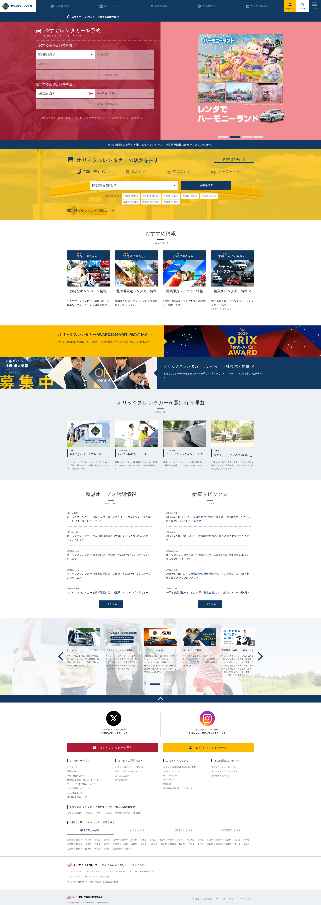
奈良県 (143, 844)
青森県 (79, 840)
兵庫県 (134, 844)
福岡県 (118, 813)
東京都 (180, 840)
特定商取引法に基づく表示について (179, 788)
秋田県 (107, 840)
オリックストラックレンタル (224, 771)
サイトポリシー (170, 776)
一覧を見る (111, 604)
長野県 (247, 840)
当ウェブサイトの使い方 (126, 771)
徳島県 (210, 844)
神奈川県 (190, 840)
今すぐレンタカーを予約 (116, 747)
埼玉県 (162, 840)
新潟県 (201, 840)
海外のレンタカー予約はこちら (94, 210)
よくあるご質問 (122, 776)
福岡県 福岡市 (130, 202)
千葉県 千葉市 (171, 196)
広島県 (109, 813)
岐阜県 (70, 844)
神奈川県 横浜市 (150, 196)
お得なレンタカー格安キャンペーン (83, 780)
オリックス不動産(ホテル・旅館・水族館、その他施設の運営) (92, 882)
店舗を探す (206, 185)
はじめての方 (91, 118)
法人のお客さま (259, 6)
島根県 (173, 844)
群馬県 (153, 840)
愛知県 (88, 844)
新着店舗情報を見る (234, 159)
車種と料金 (161, 6)
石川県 (219, 840)
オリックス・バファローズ (78, 877)
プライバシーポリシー (173, 771)
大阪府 (99, 813)
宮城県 (97, 840)
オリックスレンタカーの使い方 (129, 767)
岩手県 (88, 840)
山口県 (201, 844)
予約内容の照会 (54, 118)
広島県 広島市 (208, 196)
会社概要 (195, 899)
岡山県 (182, 844)
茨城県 (134, 840)
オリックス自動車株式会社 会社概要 (179, 767)
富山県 (210, 840)
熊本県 (127, 813)
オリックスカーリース (117, 871)
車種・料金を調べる (76, 776)
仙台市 (70, 813)
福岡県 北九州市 (150, 202)
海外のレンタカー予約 (77, 797)
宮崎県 (107, 849)
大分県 (97, 849)
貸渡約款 (167, 784)
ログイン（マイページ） (212, 747)
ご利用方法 (208, 6)
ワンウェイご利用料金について (81, 784)
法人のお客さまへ (75, 793)
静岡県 (79, 844)
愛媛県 (228, 844)
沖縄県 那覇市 (171, 202)
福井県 (228, 840)
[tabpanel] (240, 81)
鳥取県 (164, 844)
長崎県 (79, 849)
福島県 (125, 840)
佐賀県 (70, 849)
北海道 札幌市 (130, 196)
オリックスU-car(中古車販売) (142, 871)
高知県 (237, 844)
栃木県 (143, 840)
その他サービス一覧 (220, 776)
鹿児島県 (137, 813)
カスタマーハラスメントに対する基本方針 (94, 17)
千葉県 (171, 840)
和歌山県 (154, 844)
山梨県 (237, 840)
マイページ (72, 767)
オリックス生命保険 (100, 877)
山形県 (116, 840)
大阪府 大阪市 (189, 196)
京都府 (79, 813)
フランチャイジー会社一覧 (223, 767)
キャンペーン (112, 6)
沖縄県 (127, 849)
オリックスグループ (75, 871)
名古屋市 (89, 813)
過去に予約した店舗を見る (127, 118)
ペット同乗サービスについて (80, 788)
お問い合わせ (121, 780)
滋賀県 (107, 844)
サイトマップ (169, 780)
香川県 (219, 844)
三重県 (97, 844)
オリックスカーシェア (96, 871)
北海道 (70, 840)
